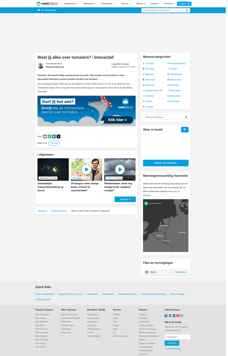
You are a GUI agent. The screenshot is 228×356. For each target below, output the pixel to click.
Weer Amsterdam (42, 314)
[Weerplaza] (47, 4)
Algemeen (46, 154)
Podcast (173, 69)
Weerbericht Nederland (70, 318)
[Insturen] (184, 129)
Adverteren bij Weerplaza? (149, 336)
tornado (54, 143)
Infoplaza (117, 314)
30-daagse (149, 69)
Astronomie (150, 79)
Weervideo (174, 85)
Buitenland (150, 85)
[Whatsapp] (49, 136)
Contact (90, 332)
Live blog (149, 106)
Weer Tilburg (40, 343)
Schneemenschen (120, 336)
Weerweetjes (175, 96)
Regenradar (69, 3)
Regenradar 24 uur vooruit (70, 294)
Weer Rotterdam (42, 340)
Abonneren (143, 354)
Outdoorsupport (93, 329)
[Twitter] (58, 136)
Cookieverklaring (145, 350)
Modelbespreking (177, 63)
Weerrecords (175, 79)
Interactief (149, 96)
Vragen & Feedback (147, 343)
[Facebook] (54, 136)
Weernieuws (66, 332)
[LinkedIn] (174, 316)
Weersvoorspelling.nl (147, 332)
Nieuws (140, 3)
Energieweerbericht (153, 90)
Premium (168, 3)
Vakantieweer (175, 74)
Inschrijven (172, 343)
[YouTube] (177, 316)
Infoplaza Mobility (146, 325)
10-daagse (149, 63)
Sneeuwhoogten (68, 325)
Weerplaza (143, 318)
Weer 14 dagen (178, 294)
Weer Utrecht (40, 347)
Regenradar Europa (127, 294)
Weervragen (174, 90)
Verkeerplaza (144, 322)
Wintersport (174, 101)
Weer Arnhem (40, 318)
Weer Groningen (41, 332)
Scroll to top (224, 352)
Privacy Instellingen (172, 349)
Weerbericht (92, 294)
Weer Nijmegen (41, 336)
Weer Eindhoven (41, 322)
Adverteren (91, 325)
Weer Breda (40, 325)
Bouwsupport (92, 314)
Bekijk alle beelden (166, 162)
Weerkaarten (108, 294)
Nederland (89, 3)
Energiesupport (93, 318)
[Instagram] (181, 316)
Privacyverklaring (146, 347)
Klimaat (125, 3)
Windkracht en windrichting (153, 294)
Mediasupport (93, 322)
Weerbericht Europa (69, 314)
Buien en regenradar (44, 294)
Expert (154, 3)
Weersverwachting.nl (147, 329)
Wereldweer (107, 3)
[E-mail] (45, 136)
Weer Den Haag (41, 329)
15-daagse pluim (43, 299)
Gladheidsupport (94, 336)
